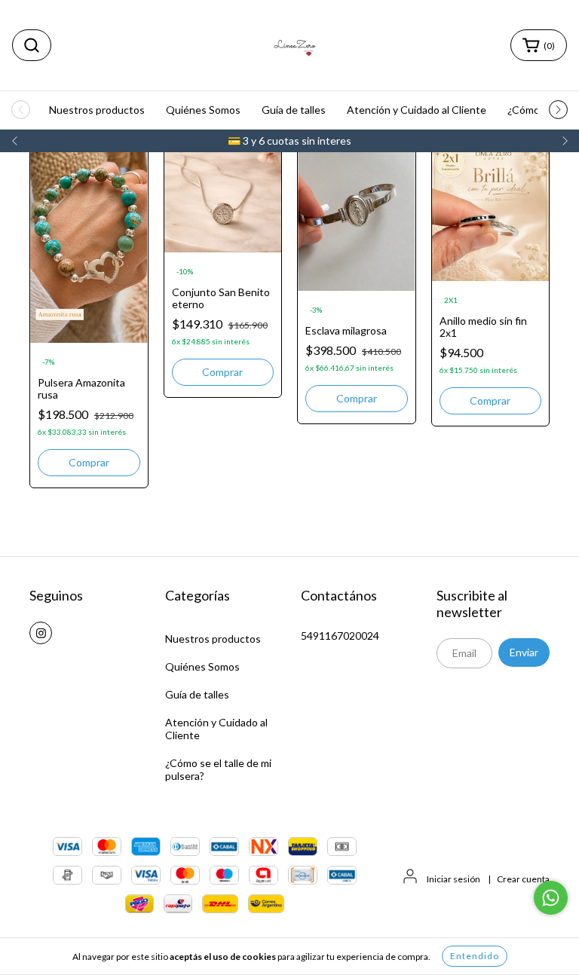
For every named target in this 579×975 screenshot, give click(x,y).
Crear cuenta (523, 879)
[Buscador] (31, 45)
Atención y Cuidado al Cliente (416, 109)
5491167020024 (340, 635)
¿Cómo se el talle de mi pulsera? (218, 769)
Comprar (222, 371)
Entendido (474, 955)
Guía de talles (294, 109)
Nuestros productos (97, 109)
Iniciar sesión (453, 879)
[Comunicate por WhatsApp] (551, 898)
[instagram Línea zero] (40, 633)
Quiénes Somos (203, 109)
